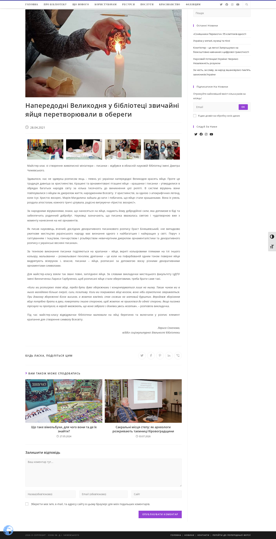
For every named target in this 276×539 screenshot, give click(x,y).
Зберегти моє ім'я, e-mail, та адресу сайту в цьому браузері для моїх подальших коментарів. (90, 504)
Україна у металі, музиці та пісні (211, 40)
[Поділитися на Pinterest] (160, 355)
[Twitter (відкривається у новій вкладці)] (221, 4)
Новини (189, 535)
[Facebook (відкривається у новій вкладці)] (227, 4)
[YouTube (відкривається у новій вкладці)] (238, 4)
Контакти (203, 535)
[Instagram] (206, 134)
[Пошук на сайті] (246, 5)
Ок (243, 107)
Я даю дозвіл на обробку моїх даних (219, 115)
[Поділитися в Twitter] (142, 355)
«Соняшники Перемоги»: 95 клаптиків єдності (219, 34)
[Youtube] (211, 134)
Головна (175, 535)
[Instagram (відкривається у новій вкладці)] (232, 4)
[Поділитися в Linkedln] (169, 355)
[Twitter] (195, 134)
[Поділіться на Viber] (178, 355)
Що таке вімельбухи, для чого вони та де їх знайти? (64, 429)
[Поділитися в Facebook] (151, 355)
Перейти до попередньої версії (232, 535)
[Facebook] (201, 134)
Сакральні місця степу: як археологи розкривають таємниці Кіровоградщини (143, 429)
